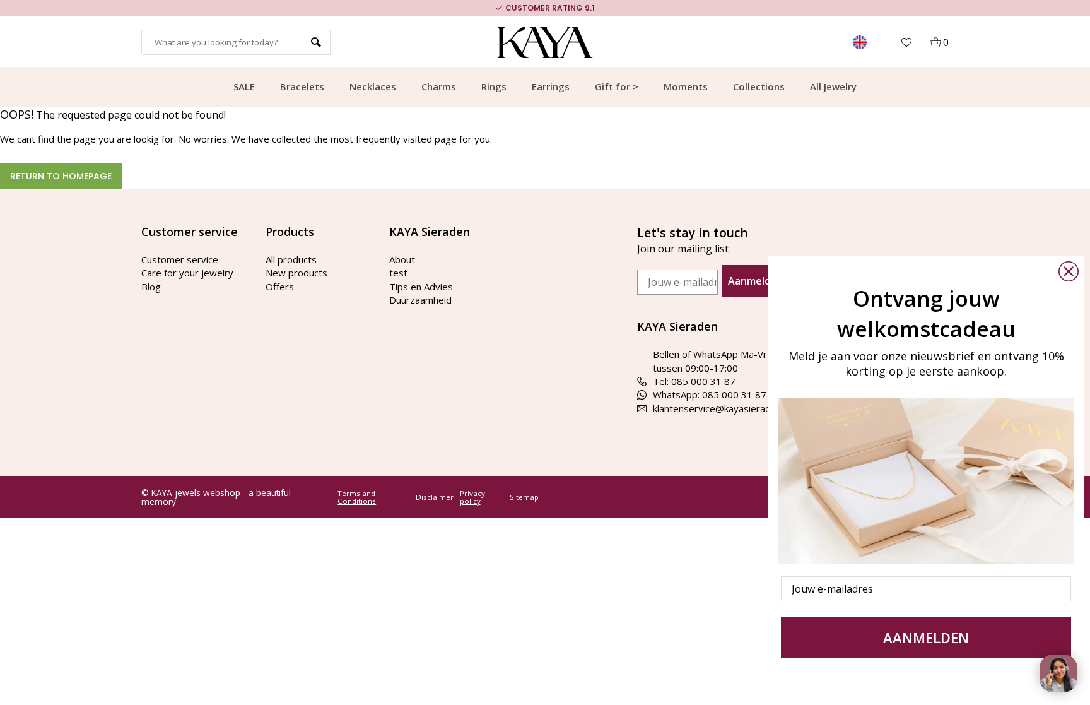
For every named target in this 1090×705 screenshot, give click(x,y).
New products (296, 272)
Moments (686, 86)
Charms (438, 86)
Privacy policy (472, 497)
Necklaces (372, 86)
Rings (494, 86)
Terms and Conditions (356, 497)
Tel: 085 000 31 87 (694, 381)
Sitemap (524, 497)
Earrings (551, 86)
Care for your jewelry (187, 272)
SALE (244, 86)
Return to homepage (61, 176)
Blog (151, 286)
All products (291, 259)
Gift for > (616, 86)
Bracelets (302, 86)
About (402, 259)
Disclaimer (435, 497)
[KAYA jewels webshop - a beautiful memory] (545, 42)
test (398, 272)
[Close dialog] (1068, 271)
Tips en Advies (421, 286)
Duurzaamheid (420, 299)
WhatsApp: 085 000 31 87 (709, 394)
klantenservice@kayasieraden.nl (721, 408)
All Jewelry (833, 86)
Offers (280, 286)
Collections (759, 86)
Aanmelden (755, 281)
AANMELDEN (926, 637)
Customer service (179, 259)
